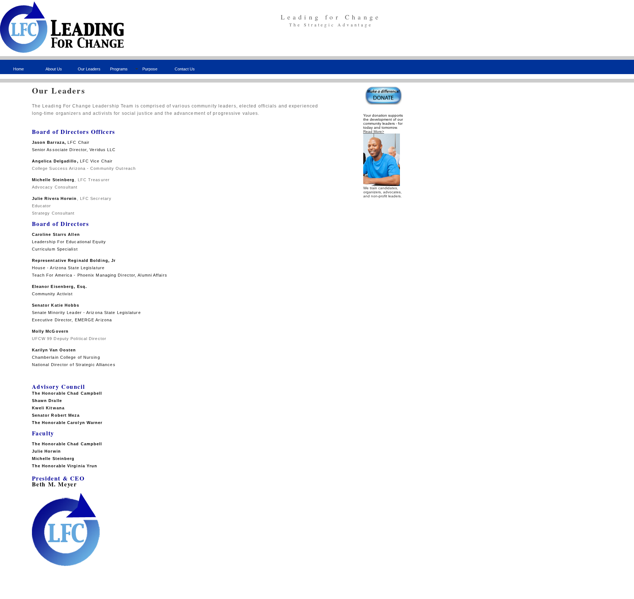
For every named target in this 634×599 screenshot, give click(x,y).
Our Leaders (89, 69)
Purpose (149, 69)
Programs (119, 69)
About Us (53, 69)
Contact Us (185, 69)
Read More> (373, 131)
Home (18, 69)
